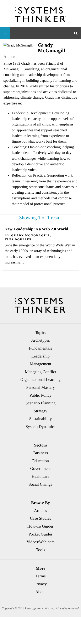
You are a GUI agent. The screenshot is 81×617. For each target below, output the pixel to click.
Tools (40, 550)
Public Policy (40, 395)
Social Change (41, 484)
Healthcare (40, 476)
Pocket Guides (41, 534)
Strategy (40, 411)
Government (40, 468)
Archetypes (40, 340)
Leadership (40, 356)
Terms (40, 576)
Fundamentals (40, 348)
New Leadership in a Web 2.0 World (36, 229)
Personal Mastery (40, 387)
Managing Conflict (40, 372)
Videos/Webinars (41, 542)
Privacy (40, 584)
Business (40, 453)
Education (40, 461)
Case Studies (40, 518)
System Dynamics (40, 426)
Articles (40, 510)
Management (40, 364)
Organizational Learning (40, 379)
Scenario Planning (41, 403)
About (40, 591)
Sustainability (40, 418)
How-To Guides (40, 526)
